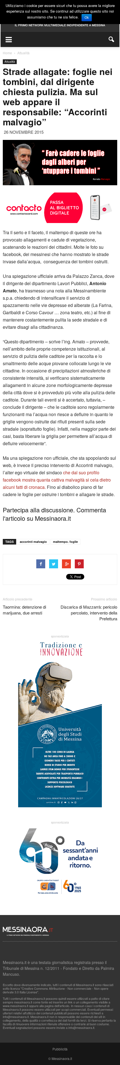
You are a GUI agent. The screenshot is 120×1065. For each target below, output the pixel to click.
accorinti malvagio (33, 541)
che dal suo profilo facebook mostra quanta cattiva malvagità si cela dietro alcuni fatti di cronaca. (57, 479)
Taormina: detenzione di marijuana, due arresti (24, 610)
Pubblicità (60, 1049)
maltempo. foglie (65, 541)
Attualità (9, 62)
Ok (87, 18)
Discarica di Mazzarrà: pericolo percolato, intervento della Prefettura (89, 612)
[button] (111, 39)
